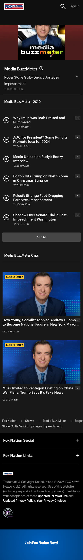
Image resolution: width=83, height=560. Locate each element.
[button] (63, 6)
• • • (78, 118)
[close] (77, 337)
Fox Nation (9, 421)
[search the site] (63, 6)
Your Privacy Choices (51, 500)
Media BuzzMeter (20, 69)
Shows (29, 421)
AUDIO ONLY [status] (14, 277)
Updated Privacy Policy (19, 500)
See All (41, 237)
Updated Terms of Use (53, 496)
